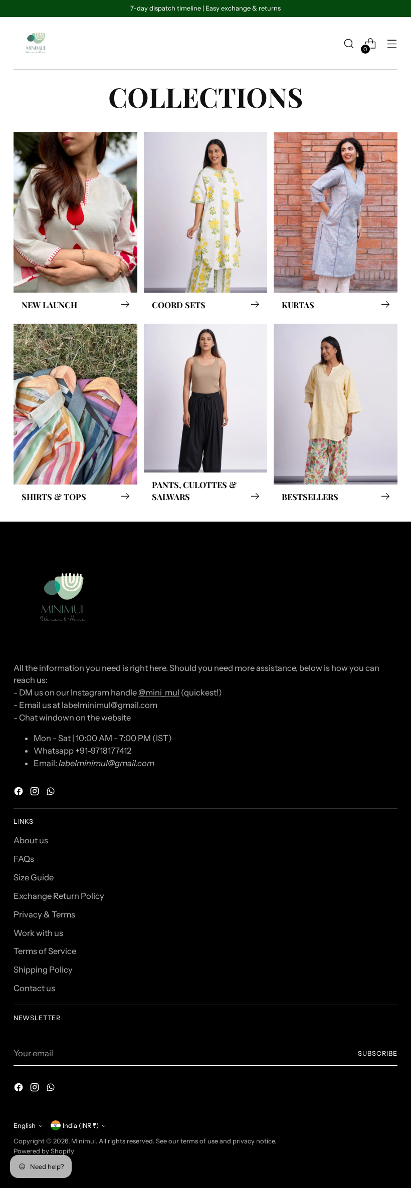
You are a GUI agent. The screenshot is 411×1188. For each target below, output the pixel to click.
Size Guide (34, 877)
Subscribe (377, 1053)
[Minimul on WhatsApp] (52, 793)
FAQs (24, 859)
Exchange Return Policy (59, 896)
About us (31, 840)
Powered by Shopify (44, 1151)
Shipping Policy (43, 970)
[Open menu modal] (392, 44)
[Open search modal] (349, 44)
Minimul (83, 1141)
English (25, 1125)
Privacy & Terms (44, 914)
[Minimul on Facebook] (20, 793)
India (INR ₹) (81, 1125)
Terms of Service (45, 951)
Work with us (38, 933)
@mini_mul (158, 692)
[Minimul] (36, 43)
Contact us (34, 988)
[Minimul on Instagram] (36, 793)
